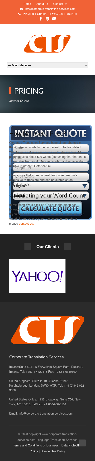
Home (27, 4)
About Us (42, 4)
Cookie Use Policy (53, 451)
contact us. (26, 223)
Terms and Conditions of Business (36, 445)
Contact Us (60, 4)
